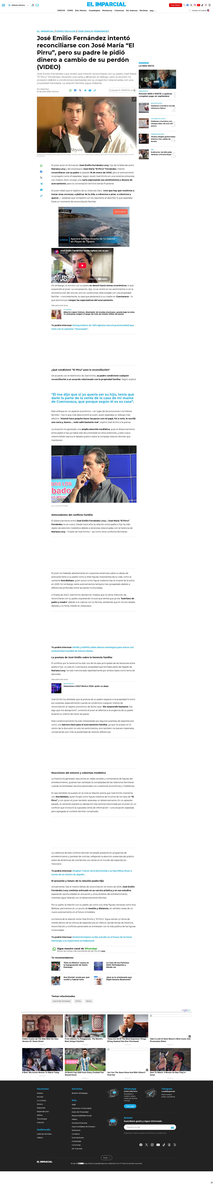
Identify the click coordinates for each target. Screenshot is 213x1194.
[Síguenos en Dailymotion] (209, 4)
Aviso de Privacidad (80, 1112)
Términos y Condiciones (157, 1133)
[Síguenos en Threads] (206, 4)
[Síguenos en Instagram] (195, 4)
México (40, 1093)
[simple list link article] (157, 80)
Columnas (119, 10)
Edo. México (81, 10)
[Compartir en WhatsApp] (70, 90)
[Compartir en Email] (90, 90)
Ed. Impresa (131, 10)
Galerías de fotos (44, 1134)
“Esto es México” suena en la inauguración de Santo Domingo (76, 965)
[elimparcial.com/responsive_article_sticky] (211, 1182)
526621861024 (131, 1091)
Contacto (76, 1134)
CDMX (70, 10)
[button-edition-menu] (190, 10)
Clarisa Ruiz (44, 89)
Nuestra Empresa (79, 1123)
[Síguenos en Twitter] (191, 4)
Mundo (40, 1097)
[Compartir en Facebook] (75, 90)
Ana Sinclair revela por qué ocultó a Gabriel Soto (77, 978)
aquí (103, 951)
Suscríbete (175, 5)
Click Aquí (130, 1106)
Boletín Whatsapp (80, 1093)
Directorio (76, 1130)
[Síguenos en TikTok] (202, 4)
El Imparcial (45, 31)
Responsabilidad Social (82, 1116)
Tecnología (42, 1119)
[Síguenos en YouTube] (198, 4)
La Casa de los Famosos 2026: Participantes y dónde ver (117, 965)
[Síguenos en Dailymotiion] (175, 1145)
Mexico (89, 1001)
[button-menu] (3, 5)
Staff (74, 1105)
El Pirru (78, 1001)
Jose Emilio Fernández (93, 31)
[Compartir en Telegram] (85, 90)
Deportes (41, 1108)
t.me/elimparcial (168, 1091)
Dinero (40, 1104)
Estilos (39, 1115)
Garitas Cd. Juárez (199, 10)
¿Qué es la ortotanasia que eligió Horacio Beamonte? (119, 978)
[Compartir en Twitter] (80, 90)
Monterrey (107, 10)
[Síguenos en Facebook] (187, 4)
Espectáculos (66, 31)
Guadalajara (94, 10)
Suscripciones (78, 1138)
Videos (40, 1138)
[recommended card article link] (56, 314)
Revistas (144, 10)
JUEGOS (61, 10)
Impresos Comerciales (81, 1108)
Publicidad (76, 1141)
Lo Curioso (41, 1100)
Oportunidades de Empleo (83, 1127)
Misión (74, 1119)
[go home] (44, 1161)
